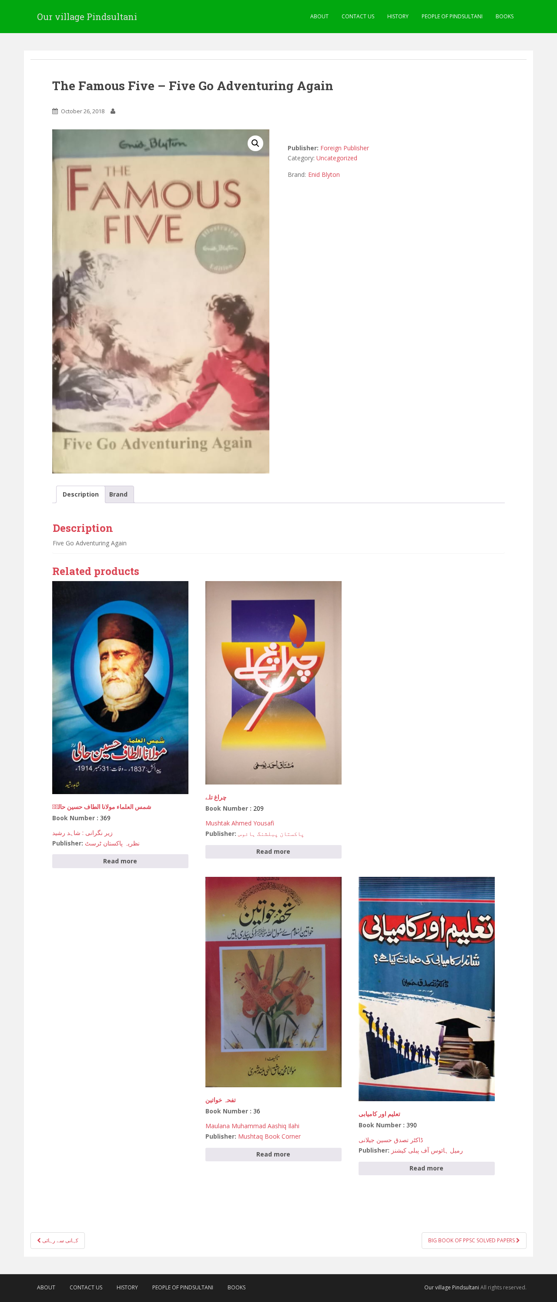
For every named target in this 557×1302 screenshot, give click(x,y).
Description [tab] (81, 494)
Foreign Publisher (344, 148)
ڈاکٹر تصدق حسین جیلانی (391, 1140)
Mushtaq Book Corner (269, 1136)
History (398, 16)
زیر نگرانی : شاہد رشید (82, 833)
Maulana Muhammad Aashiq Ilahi (252, 1126)
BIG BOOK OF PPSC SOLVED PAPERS (472, 1240)
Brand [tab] (118, 494)
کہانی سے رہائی (59, 1240)
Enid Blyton (324, 174)
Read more (120, 861)
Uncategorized (336, 158)
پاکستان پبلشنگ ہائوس (271, 833)
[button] (255, 143)
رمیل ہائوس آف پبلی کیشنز (427, 1150)
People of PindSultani (452, 16)
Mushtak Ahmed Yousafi (239, 823)
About (319, 16)
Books (504, 16)
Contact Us (358, 16)
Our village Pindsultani (87, 16)
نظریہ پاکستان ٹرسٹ (112, 843)
